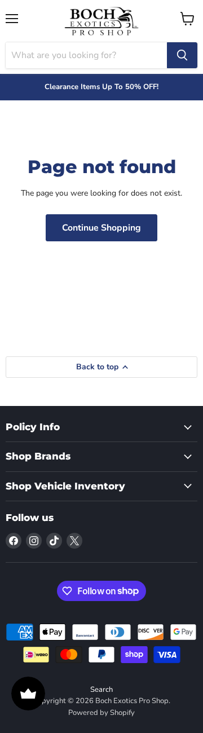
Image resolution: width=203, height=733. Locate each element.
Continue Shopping (101, 228)
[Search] (182, 55)
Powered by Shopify (101, 713)
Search (101, 690)
